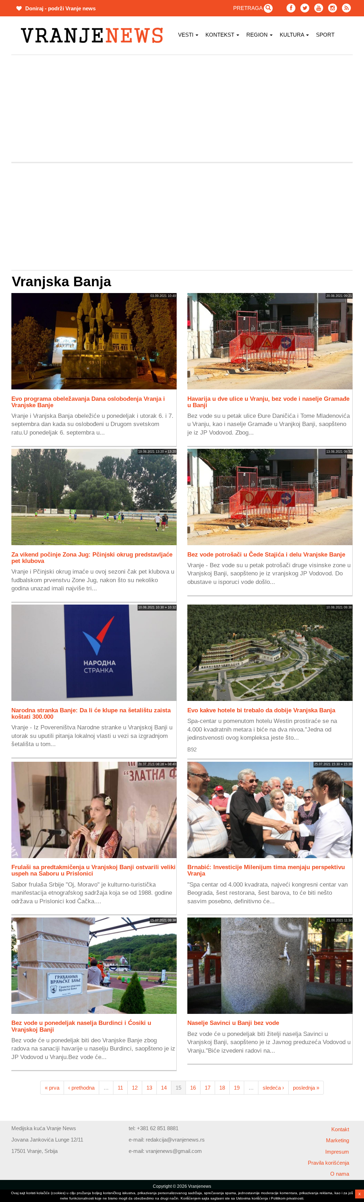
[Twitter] (304, 8)
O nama (339, 1174)
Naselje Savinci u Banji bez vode (233, 1023)
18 (222, 1088)
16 (193, 1088)
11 (120, 1088)
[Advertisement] (182, 108)
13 (149, 1088)
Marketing (337, 1140)
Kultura (292, 35)
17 (207, 1088)
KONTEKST (220, 35)
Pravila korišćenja (328, 1163)
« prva (52, 1088)
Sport (325, 35)
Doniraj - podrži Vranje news (60, 8)
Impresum (337, 1152)
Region (257, 35)
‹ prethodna (81, 1088)
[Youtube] (318, 8)
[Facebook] (291, 8)
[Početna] (94, 35)
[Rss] (346, 8)
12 (135, 1088)
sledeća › (273, 1088)
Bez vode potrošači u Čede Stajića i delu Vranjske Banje (266, 554)
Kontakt (340, 1129)
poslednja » (306, 1088)
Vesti (186, 35)
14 (164, 1088)
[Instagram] (332, 8)
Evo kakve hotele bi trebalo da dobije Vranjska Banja (261, 710)
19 (237, 1088)
